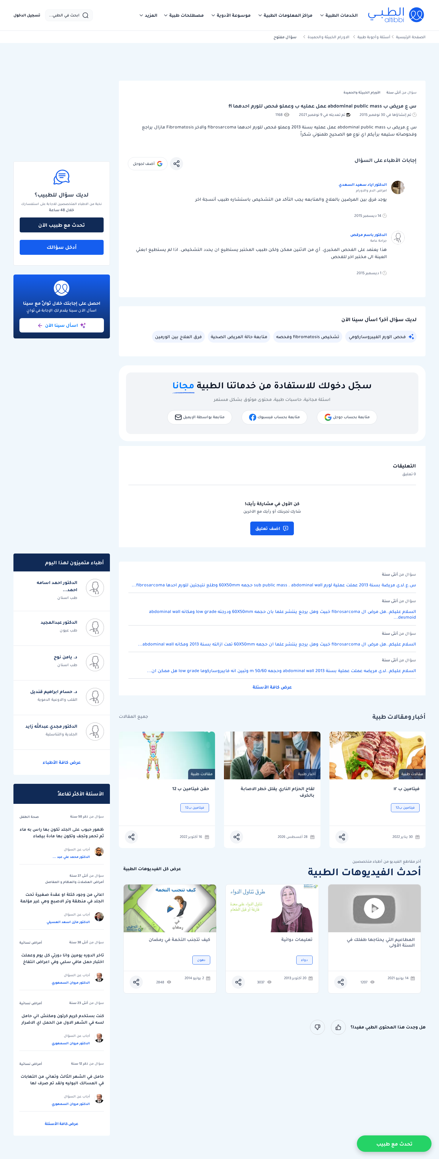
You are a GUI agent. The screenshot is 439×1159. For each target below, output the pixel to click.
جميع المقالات (133, 716)
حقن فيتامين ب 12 (190, 788)
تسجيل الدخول (26, 15)
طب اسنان (67, 597)
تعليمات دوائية (297, 940)
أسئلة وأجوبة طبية (373, 37)
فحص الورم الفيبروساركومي (377, 336)
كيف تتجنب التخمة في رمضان (179, 940)
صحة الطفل (29, 816)
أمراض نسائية (30, 942)
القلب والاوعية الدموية (57, 699)
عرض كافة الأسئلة (272, 687)
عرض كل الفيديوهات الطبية (152, 869)
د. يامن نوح (65, 656)
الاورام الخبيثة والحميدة (328, 37)
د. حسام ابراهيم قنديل (53, 691)
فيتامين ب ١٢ (407, 788)
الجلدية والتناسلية (61, 734)
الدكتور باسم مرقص (368, 235)
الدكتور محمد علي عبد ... (71, 856)
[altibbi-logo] (396, 15)
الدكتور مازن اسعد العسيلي (68, 922)
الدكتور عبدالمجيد (59, 622)
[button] (338, 15)
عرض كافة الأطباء (62, 762)
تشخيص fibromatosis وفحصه (307, 336)
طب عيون (68, 630)
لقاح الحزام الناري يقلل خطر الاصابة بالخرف (277, 792)
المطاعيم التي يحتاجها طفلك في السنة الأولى (381, 942)
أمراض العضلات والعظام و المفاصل (74, 881)
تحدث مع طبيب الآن (61, 225)
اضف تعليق (267, 528)
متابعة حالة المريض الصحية (239, 336)
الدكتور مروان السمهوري (71, 982)
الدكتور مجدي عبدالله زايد (51, 726)
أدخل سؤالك (62, 247)
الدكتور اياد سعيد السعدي (363, 184)
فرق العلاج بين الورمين (178, 336)
